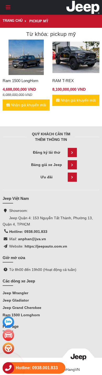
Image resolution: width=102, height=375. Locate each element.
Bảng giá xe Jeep (46, 165)
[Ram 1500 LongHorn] (26, 57)
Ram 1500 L (13, 315)
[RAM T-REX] (75, 57)
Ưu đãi (47, 177)
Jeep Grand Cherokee (22, 308)
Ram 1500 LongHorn (20, 80)
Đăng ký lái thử (46, 152)
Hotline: (16, 231)
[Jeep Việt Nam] (82, 7)
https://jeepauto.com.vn (45, 246)
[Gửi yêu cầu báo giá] (8, 335)
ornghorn (31, 315)
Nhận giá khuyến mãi (28, 105)
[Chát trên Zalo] (8, 322)
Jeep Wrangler (15, 293)
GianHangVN (69, 369)
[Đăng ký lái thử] (8, 348)
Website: (16, 246)
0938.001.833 (35, 231)
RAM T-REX (63, 80)
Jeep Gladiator (16, 300)
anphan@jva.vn (31, 239)
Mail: (13, 239)
